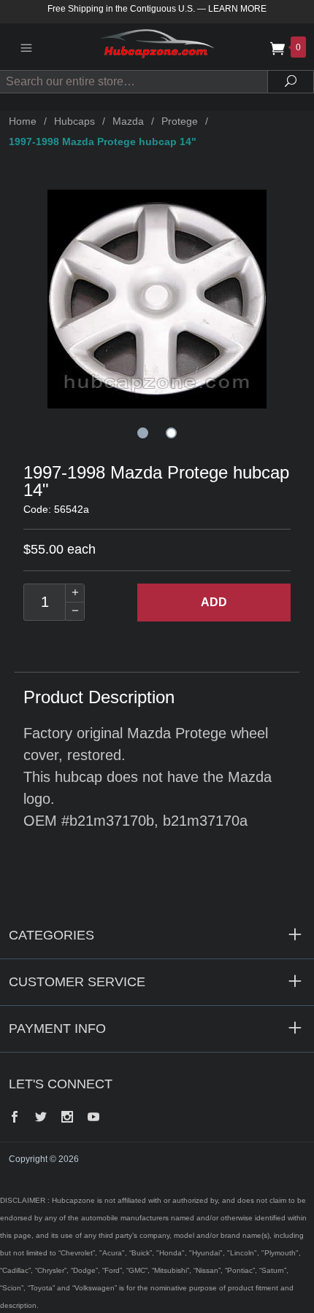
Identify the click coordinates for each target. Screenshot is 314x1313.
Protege (179, 121)
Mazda (128, 121)
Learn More (237, 9)
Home (23, 121)
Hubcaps (74, 121)
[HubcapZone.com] (157, 46)
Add (214, 602)
